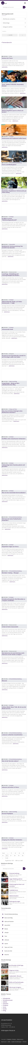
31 (11, 853)
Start (3, 853)
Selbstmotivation (14, 896)
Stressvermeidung (14, 873)
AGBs (9, 1041)
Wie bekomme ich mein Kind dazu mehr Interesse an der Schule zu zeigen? (13, 653)
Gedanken (5, 1003)
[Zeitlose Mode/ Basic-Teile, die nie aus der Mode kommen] (14, 698)
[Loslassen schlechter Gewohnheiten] (14, 726)
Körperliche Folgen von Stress (10, 546)
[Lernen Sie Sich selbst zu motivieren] (4, 897)
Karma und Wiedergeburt (9, 164)
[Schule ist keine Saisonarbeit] (14, 618)
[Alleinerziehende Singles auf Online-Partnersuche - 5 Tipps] (14, 293)
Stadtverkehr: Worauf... (15, 976)
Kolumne (6, 954)
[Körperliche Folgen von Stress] (14, 538)
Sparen (6, 943)
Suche (10, 35)
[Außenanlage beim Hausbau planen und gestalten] (14, 456)
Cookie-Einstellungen (16, 1041)
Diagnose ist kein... (14, 970)
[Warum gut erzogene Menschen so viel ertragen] (4, 988)
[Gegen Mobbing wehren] (4, 880)
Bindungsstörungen (14, 901)
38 (14, 855)
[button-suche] (24, 7)
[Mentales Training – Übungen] (14, 564)
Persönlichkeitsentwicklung (16, 162)
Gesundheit (12, 244)
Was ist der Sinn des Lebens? (10, 761)
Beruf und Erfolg (13, 381)
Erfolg (4, 1010)
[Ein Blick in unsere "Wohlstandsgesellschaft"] (14, 210)
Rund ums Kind (8, 951)
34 (23, 853)
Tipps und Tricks (13, 409)
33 (19, 853)
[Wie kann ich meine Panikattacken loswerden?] (14, 510)
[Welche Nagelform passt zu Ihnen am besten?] (14, 102)
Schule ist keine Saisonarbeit (10, 627)
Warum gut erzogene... (15, 987)
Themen (25, 1041)
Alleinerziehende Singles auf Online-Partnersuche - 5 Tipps (12, 302)
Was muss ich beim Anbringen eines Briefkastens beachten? (12, 411)
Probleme (5, 1005)
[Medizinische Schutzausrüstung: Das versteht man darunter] (14, 238)
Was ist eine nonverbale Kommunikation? (14, 492)
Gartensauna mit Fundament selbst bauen (14, 138)
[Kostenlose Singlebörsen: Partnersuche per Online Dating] (14, 182)
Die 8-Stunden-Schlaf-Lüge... (16, 965)
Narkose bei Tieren (7, 58)
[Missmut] (14, 672)
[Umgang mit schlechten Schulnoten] (14, 831)
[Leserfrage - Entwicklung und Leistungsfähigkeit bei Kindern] (14, 265)
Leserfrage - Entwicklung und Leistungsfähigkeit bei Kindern (10, 274)
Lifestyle (11, 136)
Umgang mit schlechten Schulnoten (12, 840)
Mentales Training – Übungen (10, 573)
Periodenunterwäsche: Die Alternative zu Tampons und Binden (13, 599)
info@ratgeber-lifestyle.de (8, 1030)
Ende (6, 858)
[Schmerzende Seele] (14, 321)
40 (22, 855)
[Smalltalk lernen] (4, 891)
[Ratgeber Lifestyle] (4, 3)
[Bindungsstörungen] (4, 902)
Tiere (5, 936)
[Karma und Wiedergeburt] (14, 156)
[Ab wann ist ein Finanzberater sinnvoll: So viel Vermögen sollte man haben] (14, 347)
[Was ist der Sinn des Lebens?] (14, 752)
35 (3, 855)
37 (10, 855)
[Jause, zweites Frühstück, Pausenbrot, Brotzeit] (14, 76)
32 (15, 853)
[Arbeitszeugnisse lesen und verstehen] (4, 885)
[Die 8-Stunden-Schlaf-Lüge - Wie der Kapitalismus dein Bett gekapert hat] (4, 966)
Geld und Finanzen (9, 921)
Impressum (4, 1041)
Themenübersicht (7, 42)
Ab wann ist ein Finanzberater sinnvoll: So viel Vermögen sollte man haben (13, 356)
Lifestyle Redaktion (6, 1020)
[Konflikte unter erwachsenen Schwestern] (14, 430)
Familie (5, 1009)
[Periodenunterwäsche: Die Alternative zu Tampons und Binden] (14, 591)
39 (18, 855)
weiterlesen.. (5, 67)
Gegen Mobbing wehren (15, 879)
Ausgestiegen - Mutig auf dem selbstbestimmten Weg (10, 384)
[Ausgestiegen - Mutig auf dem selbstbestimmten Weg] (14, 375)
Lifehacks (6, 940)
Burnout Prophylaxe (7, 813)
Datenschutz (20, 1039)
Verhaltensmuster (8, 1000)
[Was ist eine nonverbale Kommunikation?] (14, 484)
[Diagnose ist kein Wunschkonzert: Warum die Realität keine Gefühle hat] (4, 971)
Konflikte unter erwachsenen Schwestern (13, 438)
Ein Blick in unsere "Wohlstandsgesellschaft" (9, 219)
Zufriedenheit (6, 998)
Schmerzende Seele (7, 329)
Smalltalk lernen (13, 890)
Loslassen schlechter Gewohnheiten (12, 734)
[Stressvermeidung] (4, 874)
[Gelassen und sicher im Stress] (14, 779)
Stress (4, 1007)
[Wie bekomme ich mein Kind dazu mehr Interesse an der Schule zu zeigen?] (14, 644)
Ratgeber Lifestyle (11, 1039)
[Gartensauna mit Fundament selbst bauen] (14, 130)
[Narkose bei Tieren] (14, 50)
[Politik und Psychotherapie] (4, 983)
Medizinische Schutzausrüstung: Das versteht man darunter (12, 247)
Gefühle (5, 1002)
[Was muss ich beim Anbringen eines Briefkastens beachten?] (14, 402)
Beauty (11, 108)
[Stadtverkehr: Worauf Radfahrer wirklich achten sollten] (4, 977)
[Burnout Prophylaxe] (14, 805)
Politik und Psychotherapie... (16, 982)
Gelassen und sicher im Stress (10, 787)
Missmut (4, 680)
